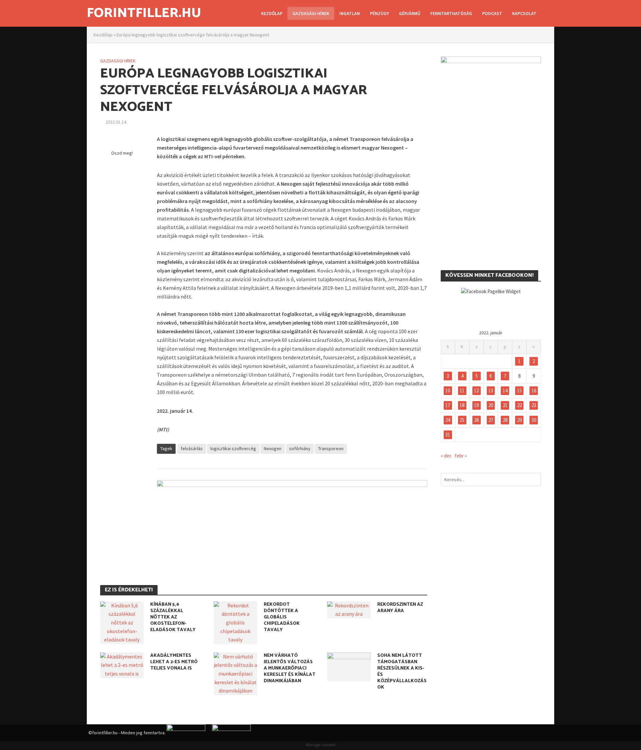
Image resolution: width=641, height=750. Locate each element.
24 (447, 420)
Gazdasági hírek (310, 13)
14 (505, 390)
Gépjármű (409, 13)
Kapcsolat (524, 13)
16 (533, 390)
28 (505, 420)
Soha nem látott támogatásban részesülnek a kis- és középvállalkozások (402, 671)
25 (462, 420)
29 (519, 420)
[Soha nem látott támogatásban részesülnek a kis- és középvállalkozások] (349, 666)
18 (462, 405)
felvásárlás (192, 448)
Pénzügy (379, 13)
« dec (446, 455)
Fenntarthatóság (451, 13)
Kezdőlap (271, 13)
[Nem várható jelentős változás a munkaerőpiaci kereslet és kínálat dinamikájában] (235, 673)
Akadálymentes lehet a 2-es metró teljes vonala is (174, 662)
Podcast (492, 13)
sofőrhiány (299, 448)
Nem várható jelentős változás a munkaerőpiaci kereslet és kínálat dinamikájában (289, 668)
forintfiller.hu (144, 13)
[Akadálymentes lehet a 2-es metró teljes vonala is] (122, 664)
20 (490, 405)
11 (462, 390)
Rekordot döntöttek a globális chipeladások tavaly (282, 617)
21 (505, 405)
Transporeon (331, 448)
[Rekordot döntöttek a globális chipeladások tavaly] (235, 622)
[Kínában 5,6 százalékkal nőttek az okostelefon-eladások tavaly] (122, 622)
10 (447, 390)
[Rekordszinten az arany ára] (349, 609)
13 (490, 390)
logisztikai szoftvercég (233, 448)
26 (476, 420)
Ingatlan (349, 13)
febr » (461, 455)
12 (476, 390)
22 (519, 405)
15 (519, 390)
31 (447, 434)
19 (476, 405)
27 (490, 420)
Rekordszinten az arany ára (400, 607)
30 (533, 420)
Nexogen (272, 448)
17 (447, 405)
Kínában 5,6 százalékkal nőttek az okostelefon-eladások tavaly (173, 617)
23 (533, 405)
